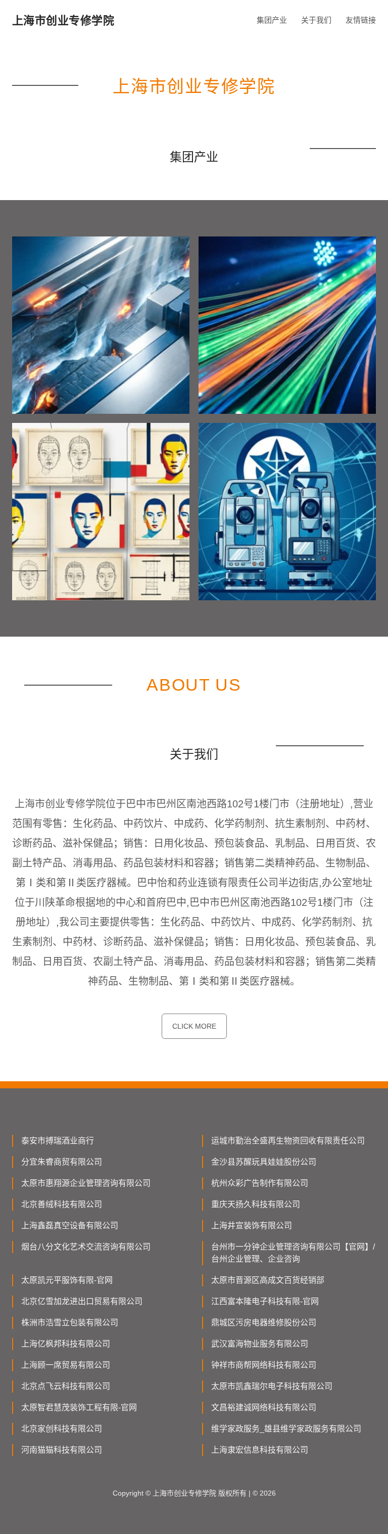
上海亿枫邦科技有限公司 (65, 1343)
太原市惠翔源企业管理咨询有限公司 (86, 1183)
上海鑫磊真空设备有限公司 (69, 1225)
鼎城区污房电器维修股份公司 (263, 1322)
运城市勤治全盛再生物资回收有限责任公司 (288, 1140)
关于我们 (316, 20)
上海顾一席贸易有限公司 (65, 1365)
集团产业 (272, 20)
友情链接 (361, 20)
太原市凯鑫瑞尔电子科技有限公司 (271, 1386)
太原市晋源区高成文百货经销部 (267, 1280)
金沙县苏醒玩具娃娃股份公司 (263, 1162)
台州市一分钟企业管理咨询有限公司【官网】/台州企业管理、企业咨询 (293, 1252)
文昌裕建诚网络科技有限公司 (263, 1407)
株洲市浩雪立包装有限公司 (69, 1322)
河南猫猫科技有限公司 (61, 1450)
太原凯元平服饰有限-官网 (67, 1280)
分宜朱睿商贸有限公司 (61, 1162)
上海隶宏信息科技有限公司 (259, 1450)
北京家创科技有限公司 (61, 1428)
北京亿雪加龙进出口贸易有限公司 (81, 1301)
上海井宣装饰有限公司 (251, 1225)
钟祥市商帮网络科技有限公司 (263, 1365)
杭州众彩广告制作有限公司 (259, 1183)
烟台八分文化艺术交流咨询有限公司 (86, 1246)
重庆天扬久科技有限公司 (255, 1204)
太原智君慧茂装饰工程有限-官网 (79, 1407)
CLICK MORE (194, 1026)
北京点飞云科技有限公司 (65, 1386)
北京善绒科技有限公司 (61, 1204)
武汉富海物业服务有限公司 (259, 1343)
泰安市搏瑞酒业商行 (57, 1140)
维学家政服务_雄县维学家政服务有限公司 (286, 1428)
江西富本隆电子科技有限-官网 (265, 1301)
